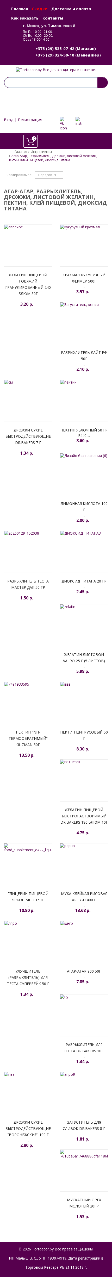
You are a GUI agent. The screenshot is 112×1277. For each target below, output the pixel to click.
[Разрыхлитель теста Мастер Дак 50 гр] (28, 552)
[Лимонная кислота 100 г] (84, 474)
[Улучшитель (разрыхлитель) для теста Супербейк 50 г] (28, 942)
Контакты (52, 18)
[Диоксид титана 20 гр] (84, 552)
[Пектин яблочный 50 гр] (84, 401)
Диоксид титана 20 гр (84, 581)
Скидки (39, 8)
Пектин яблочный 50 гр (84, 430)
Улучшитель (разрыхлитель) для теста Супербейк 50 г (28, 977)
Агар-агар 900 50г (84, 971)
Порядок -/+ (47, 175)
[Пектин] (28, 703)
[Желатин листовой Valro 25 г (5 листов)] (84, 625)
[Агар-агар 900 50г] (84, 942)
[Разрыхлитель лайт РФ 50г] (84, 323)
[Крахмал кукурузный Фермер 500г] (84, 245)
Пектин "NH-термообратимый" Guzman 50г (28, 738)
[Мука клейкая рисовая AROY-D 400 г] (84, 864)
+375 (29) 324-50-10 (54, 55)
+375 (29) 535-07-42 (54, 48)
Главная (19, 8)
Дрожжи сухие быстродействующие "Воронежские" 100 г (28, 1128)
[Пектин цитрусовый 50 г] (84, 703)
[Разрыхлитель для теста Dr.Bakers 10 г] (84, 1015)
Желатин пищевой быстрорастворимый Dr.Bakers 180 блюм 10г (84, 816)
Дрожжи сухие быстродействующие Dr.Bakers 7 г (28, 436)
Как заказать (25, 18)
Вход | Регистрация (23, 119)
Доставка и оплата (71, 8)
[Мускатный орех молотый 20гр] (84, 1170)
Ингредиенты (41, 151)
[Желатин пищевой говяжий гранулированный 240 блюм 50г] (28, 245)
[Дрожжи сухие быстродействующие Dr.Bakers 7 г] (28, 401)
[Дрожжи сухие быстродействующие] (28, 1093)
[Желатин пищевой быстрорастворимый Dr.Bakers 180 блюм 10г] (84, 780)
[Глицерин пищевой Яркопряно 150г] (28, 864)
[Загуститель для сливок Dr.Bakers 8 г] (84, 1093)
